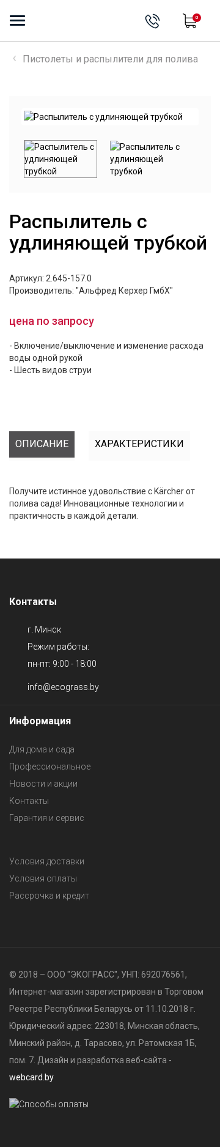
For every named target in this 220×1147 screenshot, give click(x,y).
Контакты (29, 801)
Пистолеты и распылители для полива (110, 59)
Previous (14, 159)
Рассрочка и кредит (49, 895)
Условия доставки (46, 861)
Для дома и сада (42, 749)
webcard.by (31, 1077)
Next (178, 117)
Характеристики (139, 444)
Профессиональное (49, 766)
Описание (41, 444)
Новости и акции (43, 784)
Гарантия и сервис (46, 818)
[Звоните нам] (152, 21)
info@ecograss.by (63, 687)
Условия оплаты (43, 878)
